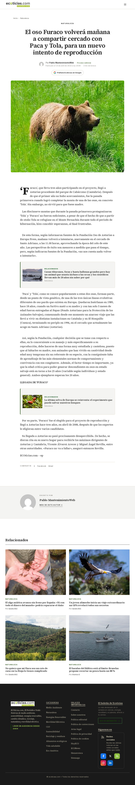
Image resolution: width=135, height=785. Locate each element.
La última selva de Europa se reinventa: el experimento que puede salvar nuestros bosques (78, 401)
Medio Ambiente (54, 707)
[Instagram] (103, 763)
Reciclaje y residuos (55, 736)
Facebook (41, 466)
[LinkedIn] (110, 763)
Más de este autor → (51, 505)
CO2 (48, 726)
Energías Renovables (56, 717)
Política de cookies (80, 738)
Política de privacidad (81, 734)
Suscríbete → (110, 720)
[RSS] (117, 756)
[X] (110, 756)
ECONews (75, 748)
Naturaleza (24, 18)
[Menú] (125, 4)
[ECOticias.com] (17, 4)
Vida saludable (53, 746)
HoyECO (75, 743)
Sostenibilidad (53, 731)
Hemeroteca (77, 753)
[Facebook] (103, 756)
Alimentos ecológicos (56, 741)
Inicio (15, 18)
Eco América (52, 750)
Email (51, 466)
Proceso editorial (84, 63)
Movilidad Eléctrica (55, 722)
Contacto (75, 710)
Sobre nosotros (78, 714)
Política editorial (79, 719)
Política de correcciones (82, 724)
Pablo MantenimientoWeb (61, 63)
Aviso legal (76, 729)
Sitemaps (75, 758)
